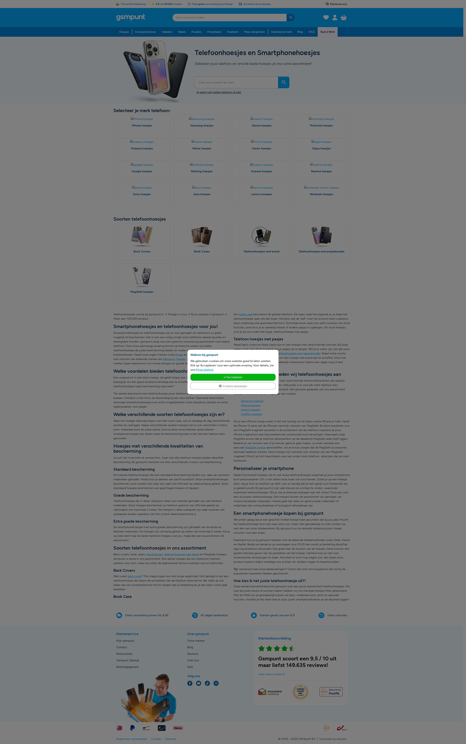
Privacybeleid (204, 369)
